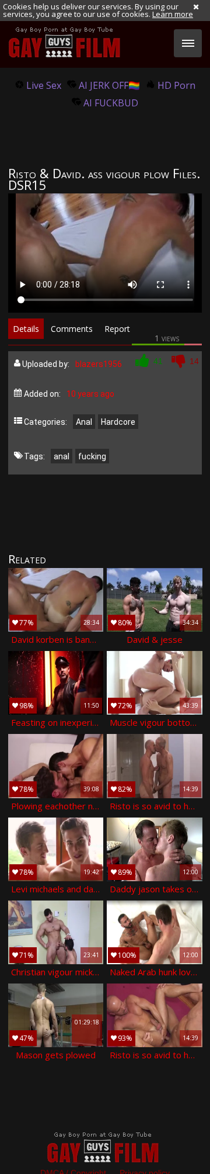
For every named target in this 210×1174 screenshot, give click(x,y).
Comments (72, 328)
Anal (84, 422)
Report (117, 328)
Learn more (172, 14)
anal (61, 456)
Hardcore (118, 422)
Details (26, 328)
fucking (92, 456)
